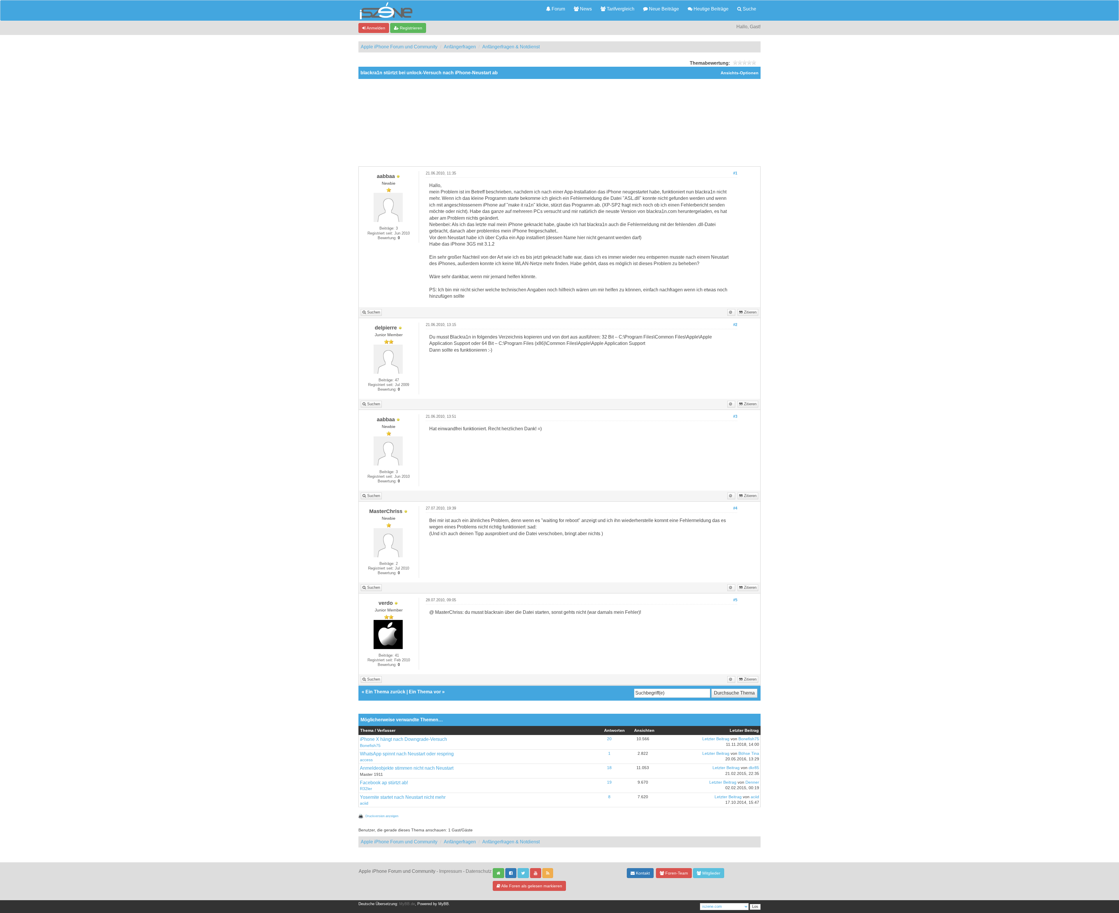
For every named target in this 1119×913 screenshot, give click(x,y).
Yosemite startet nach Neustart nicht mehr (403, 797)
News (585, 8)
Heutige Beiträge (710, 8)
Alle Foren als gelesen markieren (531, 886)
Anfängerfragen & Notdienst (511, 46)
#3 (735, 417)
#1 (735, 173)
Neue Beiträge (663, 8)
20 (609, 739)
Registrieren (410, 28)
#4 (735, 508)
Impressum (450, 871)
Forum (557, 8)
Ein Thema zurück (385, 691)
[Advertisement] (559, 122)
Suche (749, 8)
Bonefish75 (370, 745)
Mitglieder (710, 873)
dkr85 (754, 768)
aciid (364, 803)
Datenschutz (479, 871)
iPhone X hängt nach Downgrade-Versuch (403, 739)
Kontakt (642, 873)
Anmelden (375, 28)
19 (609, 782)
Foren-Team (676, 873)
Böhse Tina (748, 753)
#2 (735, 325)
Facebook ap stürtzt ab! (384, 782)
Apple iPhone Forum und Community (399, 46)
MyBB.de (407, 904)
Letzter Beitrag (715, 739)
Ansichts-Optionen (740, 73)
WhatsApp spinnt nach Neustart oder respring (407, 753)
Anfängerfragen (460, 46)
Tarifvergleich (620, 8)
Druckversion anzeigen (381, 816)
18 (609, 768)
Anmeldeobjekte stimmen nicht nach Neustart (406, 768)
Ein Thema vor (425, 691)
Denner (752, 782)
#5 (735, 600)
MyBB (443, 904)
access (366, 760)
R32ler (366, 789)
